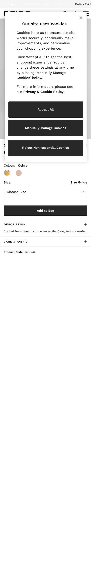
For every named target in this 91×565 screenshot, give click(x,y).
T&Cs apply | (65, 4)
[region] (46, 87)
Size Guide (78, 182)
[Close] (81, 17)
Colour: (9, 165)
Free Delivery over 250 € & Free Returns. (28, 4)
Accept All (46, 109)
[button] (7, 173)
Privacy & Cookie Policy (43, 92)
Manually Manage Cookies (45, 128)
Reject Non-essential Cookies (45, 147)
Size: (7, 182)
